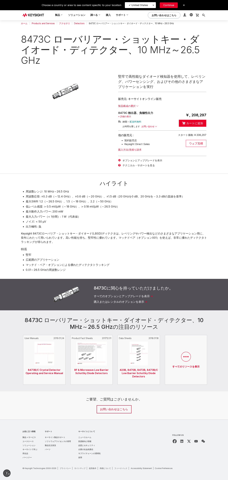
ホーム (24, 23)
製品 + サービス (29, 437)
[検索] (204, 15)
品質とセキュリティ (86, 445)
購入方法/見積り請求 (129, 149)
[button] (185, 15)
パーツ (47, 449)
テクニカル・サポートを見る (139, 165)
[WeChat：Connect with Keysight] (203, 441)
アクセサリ (64, 23)
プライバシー (65, 468)
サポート (48, 431)
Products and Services (43, 23)
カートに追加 (194, 123)
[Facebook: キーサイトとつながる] (174, 441)
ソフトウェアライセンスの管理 (58, 441)
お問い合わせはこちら (114, 409)
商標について (105, 468)
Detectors (79, 23)
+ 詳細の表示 (124, 116)
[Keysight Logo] (34, 15)
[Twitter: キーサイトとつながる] (189, 441)
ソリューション (76, 14)
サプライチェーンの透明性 (89, 453)
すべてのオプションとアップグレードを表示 (122, 296)
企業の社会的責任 (85, 449)
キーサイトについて (86, 431)
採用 (80, 457)
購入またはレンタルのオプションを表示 (119, 301)
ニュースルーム (84, 437)
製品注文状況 (50, 445)
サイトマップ (79, 468)
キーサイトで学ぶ (29, 449)
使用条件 (92, 468)
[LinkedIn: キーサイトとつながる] (181, 441)
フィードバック (120, 468)
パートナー (27, 457)
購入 (108, 14)
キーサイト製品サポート (55, 437)
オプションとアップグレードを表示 (142, 160)
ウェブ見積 (196, 143)
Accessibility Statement (141, 468)
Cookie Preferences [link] (164, 468)
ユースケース (28, 441)
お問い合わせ (147, 126)
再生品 (25, 453)
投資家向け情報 (84, 441)
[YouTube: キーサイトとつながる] (196, 441)
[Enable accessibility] (7, 473)
